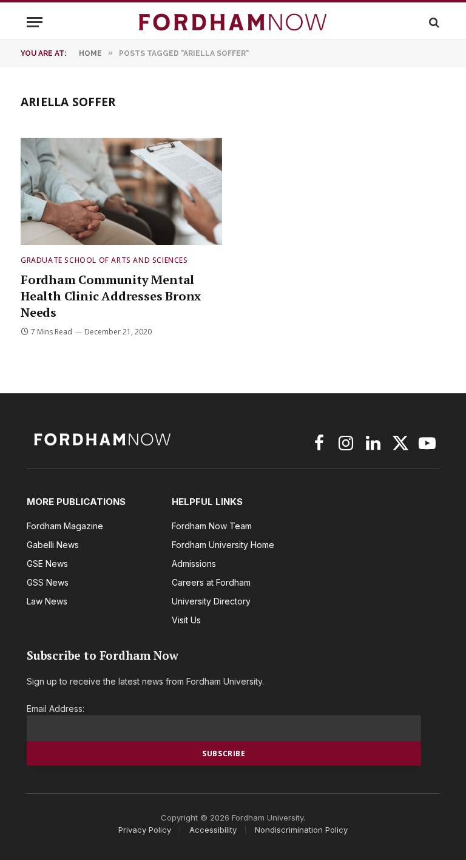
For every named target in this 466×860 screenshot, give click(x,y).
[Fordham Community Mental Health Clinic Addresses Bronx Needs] (121, 191)
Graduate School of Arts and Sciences (104, 260)
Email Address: (55, 708)
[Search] (433, 22)
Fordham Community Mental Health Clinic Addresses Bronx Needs (111, 295)
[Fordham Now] (233, 22)
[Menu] (34, 22)
